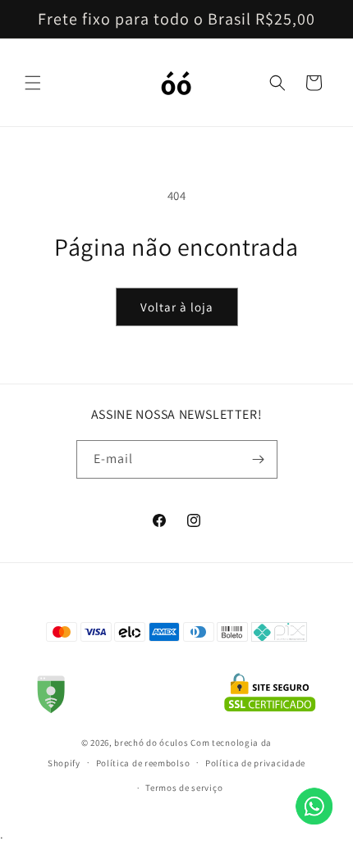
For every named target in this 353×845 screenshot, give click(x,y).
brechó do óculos (151, 742)
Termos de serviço (183, 787)
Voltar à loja (176, 307)
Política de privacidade (255, 763)
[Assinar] (259, 459)
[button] (33, 83)
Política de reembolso (143, 763)
